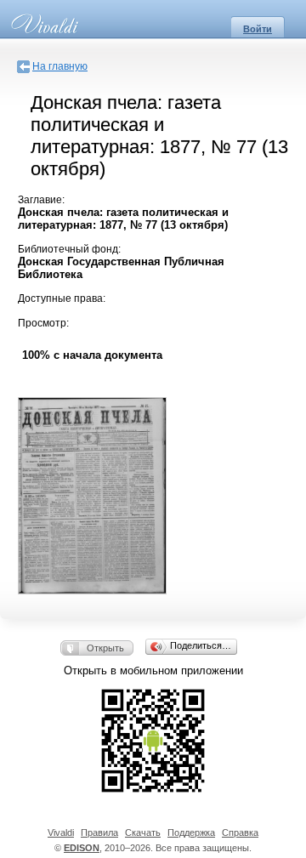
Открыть (105, 648)
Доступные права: (61, 298)
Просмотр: (43, 323)
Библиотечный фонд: (69, 249)
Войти (257, 29)
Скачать (143, 832)
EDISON (81, 848)
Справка (240, 832)
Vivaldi (61, 832)
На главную (60, 66)
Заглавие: (41, 200)
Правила (99, 832)
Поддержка (191, 832)
